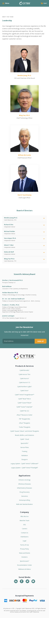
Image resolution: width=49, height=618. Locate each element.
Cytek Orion (24, 391)
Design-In (25, 459)
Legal (24, 541)
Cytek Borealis (24, 370)
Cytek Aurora (24, 378)
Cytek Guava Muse (24, 403)
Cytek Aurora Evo (24, 374)
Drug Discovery (25, 492)
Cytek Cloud (24, 439)
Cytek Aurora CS (24, 382)
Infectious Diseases (24, 484)
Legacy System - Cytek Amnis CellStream (24, 464)
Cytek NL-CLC (24, 411)
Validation (24, 455)
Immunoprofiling (24, 500)
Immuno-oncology (24, 480)
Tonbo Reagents (24, 427)
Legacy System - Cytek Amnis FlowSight (24, 468)
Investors (24, 557)
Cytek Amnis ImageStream (24, 395)
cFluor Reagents (24, 423)
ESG (24, 525)
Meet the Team (24, 521)
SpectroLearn (24, 561)
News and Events (24, 553)
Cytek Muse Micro (24, 399)
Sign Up (40, 341)
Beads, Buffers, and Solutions (24, 435)
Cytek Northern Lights (24, 387)
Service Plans (24, 447)
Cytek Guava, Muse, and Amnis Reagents (24, 431)
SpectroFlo (24, 443)
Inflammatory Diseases (24, 488)
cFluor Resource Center (24, 415)
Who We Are (24, 516)
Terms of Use (24, 545)
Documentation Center (24, 565)
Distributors (24, 537)
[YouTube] (33, 581)
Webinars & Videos (24, 569)
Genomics (24, 496)
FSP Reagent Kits (24, 419)
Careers (24, 529)
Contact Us (24, 533)
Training (24, 451)
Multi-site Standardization (24, 504)
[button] (44, 218)
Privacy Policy (24, 549)
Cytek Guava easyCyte (25, 407)
